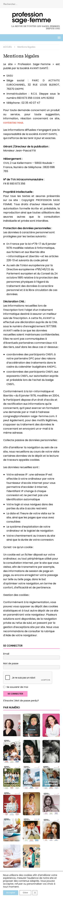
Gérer (25, 892)
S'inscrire (8, 700)
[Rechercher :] (31, 3)
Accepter (10, 892)
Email (6, 653)
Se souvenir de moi (17, 687)
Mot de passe (10, 663)
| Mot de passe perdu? (26, 700)
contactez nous (13, 122)
